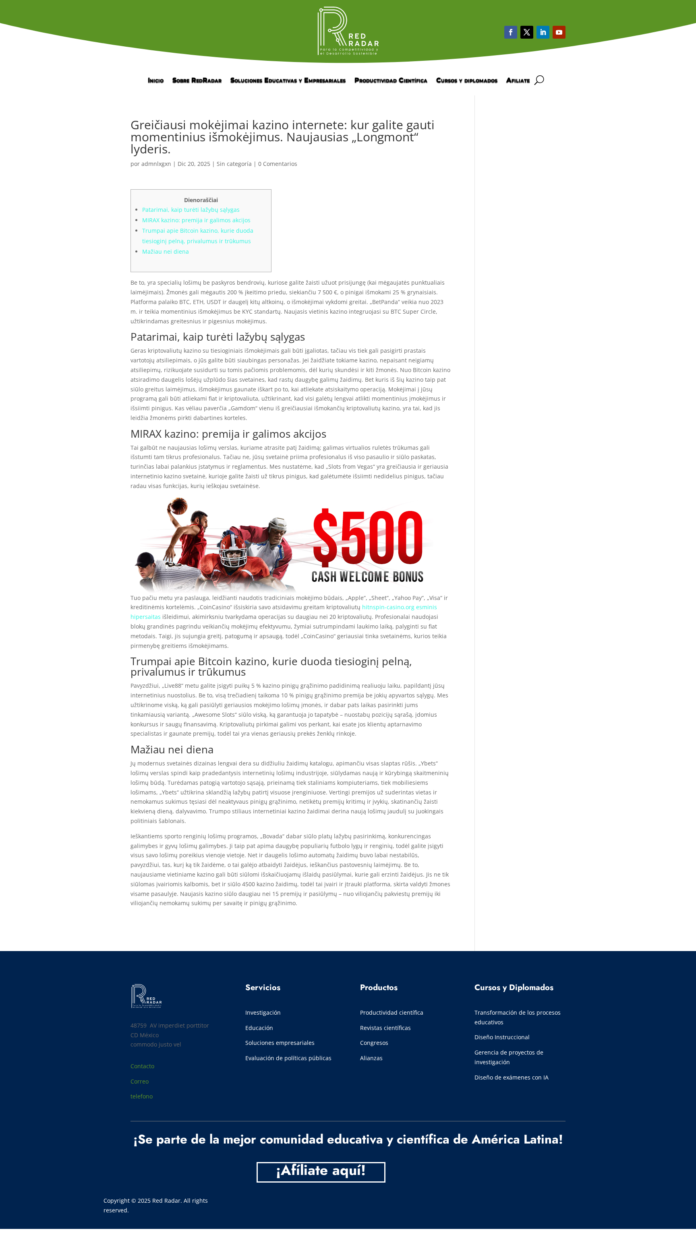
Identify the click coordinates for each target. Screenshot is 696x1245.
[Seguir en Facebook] (510, 32)
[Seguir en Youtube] (542, 32)
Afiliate (518, 80)
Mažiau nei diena (165, 251)
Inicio (156, 80)
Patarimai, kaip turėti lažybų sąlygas (191, 209)
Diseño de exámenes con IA (511, 1077)
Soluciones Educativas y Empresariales (288, 80)
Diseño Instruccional (502, 1037)
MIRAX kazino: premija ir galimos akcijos (196, 220)
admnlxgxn (156, 164)
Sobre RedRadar (197, 80)
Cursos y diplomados (466, 80)
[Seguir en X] (526, 32)
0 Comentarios (277, 164)
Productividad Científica (390, 80)
